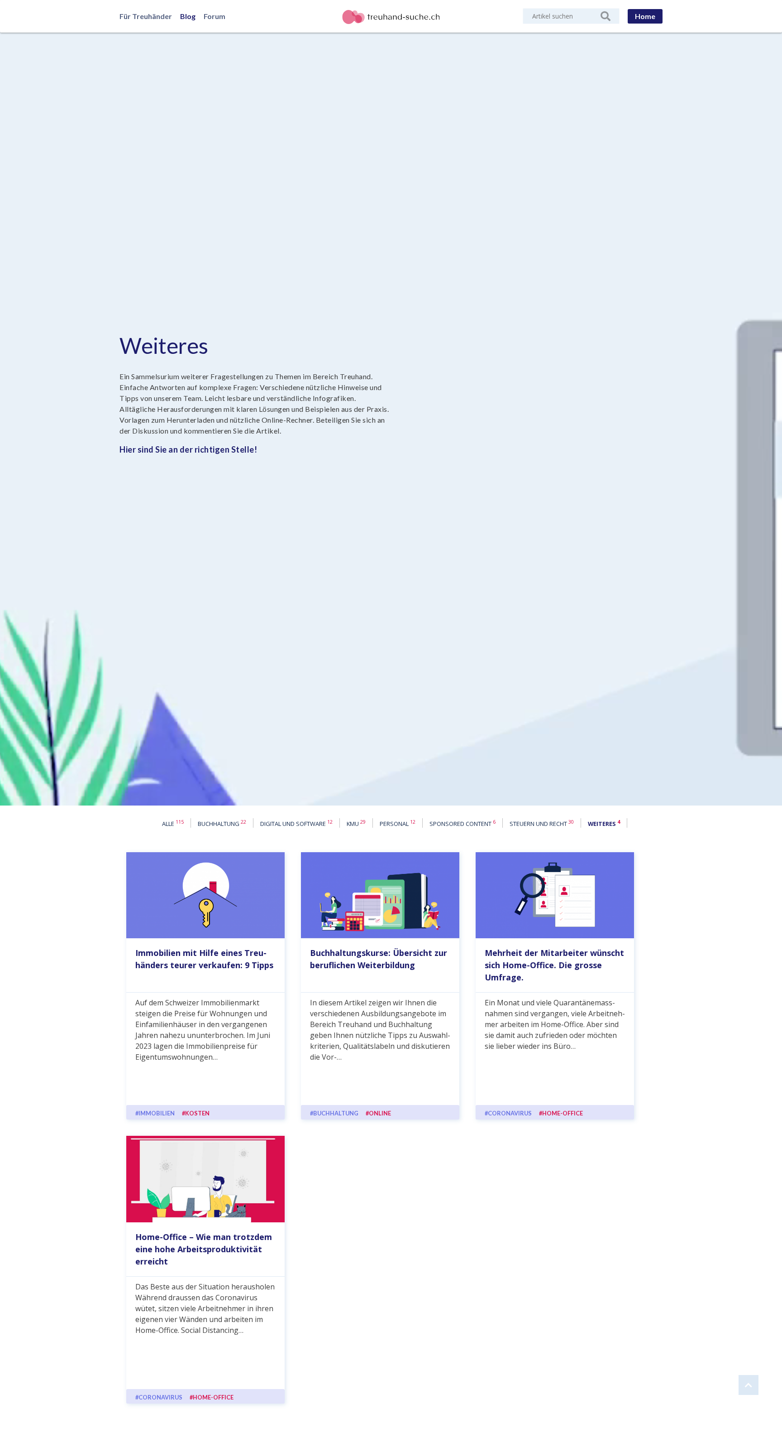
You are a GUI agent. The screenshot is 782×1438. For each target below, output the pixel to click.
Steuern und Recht (542, 823)
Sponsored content (462, 823)
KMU (356, 823)
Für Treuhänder (145, 16)
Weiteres (163, 345)
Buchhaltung (222, 823)
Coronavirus (510, 1113)
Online (380, 1113)
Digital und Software (296, 823)
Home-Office (562, 1113)
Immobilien (156, 1113)
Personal (397, 823)
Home (645, 16)
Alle (173, 823)
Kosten (197, 1113)
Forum (214, 16)
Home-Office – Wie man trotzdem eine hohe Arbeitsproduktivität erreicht (203, 1249)
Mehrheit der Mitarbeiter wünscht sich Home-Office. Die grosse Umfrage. (554, 965)
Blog (188, 16)
